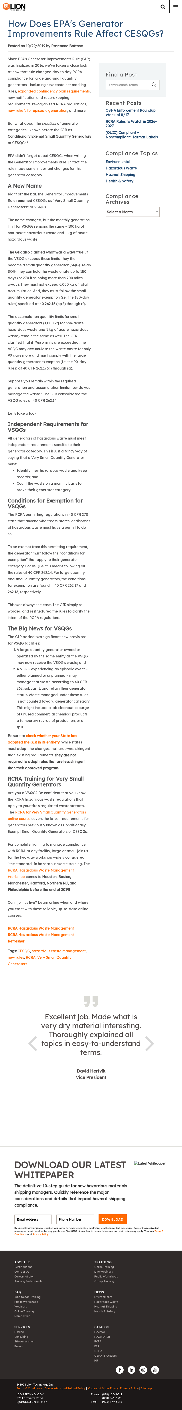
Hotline (19, 1332)
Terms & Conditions (29, 1388)
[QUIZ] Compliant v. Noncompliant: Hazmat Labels (132, 134)
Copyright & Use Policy (103, 1388)
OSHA (98, 1351)
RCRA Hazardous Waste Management (41, 928)
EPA (96, 1346)
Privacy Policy (40, 1234)
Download (112, 1219)
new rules (16, 957)
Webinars (20, 1306)
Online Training (104, 1267)
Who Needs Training (27, 1297)
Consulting (21, 1336)
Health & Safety (119, 181)
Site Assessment (25, 1341)
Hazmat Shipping (120, 174)
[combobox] (133, 212)
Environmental (118, 161)
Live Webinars (103, 1271)
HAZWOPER (102, 1336)
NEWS (99, 1292)
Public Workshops (106, 1276)
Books (18, 1346)
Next (150, 1042)
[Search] (163, 7)
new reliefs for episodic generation (37, 110)
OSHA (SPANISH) (105, 1355)
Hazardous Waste (121, 168)
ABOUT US (22, 1262)
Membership (22, 1316)
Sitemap (146, 1388)
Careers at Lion (24, 1276)
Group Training (104, 1281)
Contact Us (21, 1271)
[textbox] (132, 212)
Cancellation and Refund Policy (65, 1388)
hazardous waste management (59, 951)
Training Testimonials (28, 1281)
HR (96, 1360)
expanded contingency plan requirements (54, 91)
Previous (32, 1042)
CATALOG (101, 1327)
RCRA (31, 957)
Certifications (23, 1267)
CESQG (24, 951)
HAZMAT (99, 1332)
